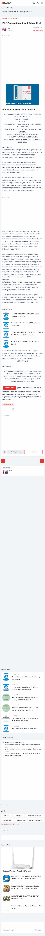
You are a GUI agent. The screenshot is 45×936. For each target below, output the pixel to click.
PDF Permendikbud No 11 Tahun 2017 (24, 728)
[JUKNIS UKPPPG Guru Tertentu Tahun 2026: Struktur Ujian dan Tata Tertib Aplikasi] (6, 882)
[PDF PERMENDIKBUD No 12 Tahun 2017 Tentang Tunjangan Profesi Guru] (6, 711)
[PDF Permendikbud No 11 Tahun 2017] (6, 732)
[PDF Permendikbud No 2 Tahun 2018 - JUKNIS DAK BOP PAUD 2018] (6, 319)
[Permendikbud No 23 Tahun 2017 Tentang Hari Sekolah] (6, 347)
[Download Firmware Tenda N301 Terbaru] (22, 868)
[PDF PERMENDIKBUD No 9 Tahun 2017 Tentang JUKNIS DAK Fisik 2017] (6, 701)
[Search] (38, 3)
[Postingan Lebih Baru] (42, 461)
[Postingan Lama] (3, 461)
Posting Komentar (16, 452)
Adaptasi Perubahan (34, 816)
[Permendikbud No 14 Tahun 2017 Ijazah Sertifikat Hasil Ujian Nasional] (6, 690)
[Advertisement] (22, 58)
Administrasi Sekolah (35, 820)
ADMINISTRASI (20, 820)
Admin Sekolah (7, 820)
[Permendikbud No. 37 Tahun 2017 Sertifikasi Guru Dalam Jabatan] (6, 328)
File (10, 470)
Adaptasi (18, 816)
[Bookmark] (4, 452)
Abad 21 (6, 816)
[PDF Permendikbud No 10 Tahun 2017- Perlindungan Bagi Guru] (6, 721)
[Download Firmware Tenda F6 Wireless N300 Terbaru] (6, 911)
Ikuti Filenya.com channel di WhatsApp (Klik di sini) (16, 12)
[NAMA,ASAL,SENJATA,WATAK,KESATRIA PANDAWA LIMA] (6, 901)
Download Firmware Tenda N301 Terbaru (17, 871)
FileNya (6, 3)
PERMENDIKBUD (8, 404)
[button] (38, 30)
